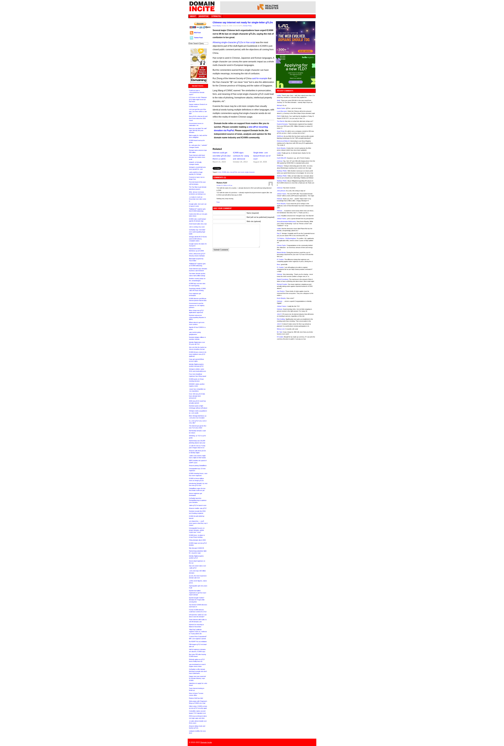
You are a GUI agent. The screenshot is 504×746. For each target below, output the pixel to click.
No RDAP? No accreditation (198, 641)
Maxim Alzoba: (281, 252)
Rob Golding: (281, 319)
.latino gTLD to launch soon (197, 505)
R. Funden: (280, 259)
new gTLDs (233, 172)
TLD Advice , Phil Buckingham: (286, 238)
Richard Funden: (282, 284)
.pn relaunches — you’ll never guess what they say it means (198, 523)
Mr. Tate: (279, 332)
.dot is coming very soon (197, 227)
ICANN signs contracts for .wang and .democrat (241, 156)
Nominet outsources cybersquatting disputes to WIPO (197, 317)
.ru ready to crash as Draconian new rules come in (197, 199)
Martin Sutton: (281, 108)
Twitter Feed (198, 37)
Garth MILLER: (282, 158)
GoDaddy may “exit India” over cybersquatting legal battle (197, 232)
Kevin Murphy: (281, 148)
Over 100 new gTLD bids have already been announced (197, 396)
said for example (259, 78)
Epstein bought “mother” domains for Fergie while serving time (196, 600)
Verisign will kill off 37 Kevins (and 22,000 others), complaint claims (198, 239)
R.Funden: (280, 337)
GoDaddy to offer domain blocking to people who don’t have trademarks (198, 671)
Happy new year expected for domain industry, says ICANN (197, 678)
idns (228, 172)
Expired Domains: (282, 124)
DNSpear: (280, 166)
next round (241, 172)
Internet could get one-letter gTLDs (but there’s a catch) (221, 156)
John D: (279, 314)
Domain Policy (247, 25)
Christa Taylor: (281, 245)
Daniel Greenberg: (283, 279)
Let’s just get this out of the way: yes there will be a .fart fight (198, 111)
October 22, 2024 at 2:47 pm (224, 185)
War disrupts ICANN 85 (196, 548)
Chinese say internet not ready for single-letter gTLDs (243, 22)
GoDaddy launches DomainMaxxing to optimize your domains (197, 500)
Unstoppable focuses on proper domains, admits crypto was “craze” (196, 530)
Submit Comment (221, 250)
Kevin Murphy (217, 25)
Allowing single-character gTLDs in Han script (234, 42)
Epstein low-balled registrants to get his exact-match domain (197, 593)
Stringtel (216, 16)
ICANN (224, 172)
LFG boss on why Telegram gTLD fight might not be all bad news (198, 99)
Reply (218, 202)
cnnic (219, 172)
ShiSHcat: (280, 136)
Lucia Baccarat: (282, 111)
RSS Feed (197, 32)
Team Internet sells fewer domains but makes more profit (197, 157)
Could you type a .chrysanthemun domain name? (196, 92)
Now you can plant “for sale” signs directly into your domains (198, 130)
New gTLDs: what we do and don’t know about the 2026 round (198, 118)
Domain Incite (206, 742)
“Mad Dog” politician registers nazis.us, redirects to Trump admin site (198, 631)
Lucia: (279, 215)
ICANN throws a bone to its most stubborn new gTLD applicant (197, 354)
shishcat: (280, 161)
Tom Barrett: (281, 121)
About (193, 16)
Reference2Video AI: (283, 141)
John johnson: (281, 190)
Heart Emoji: (281, 131)
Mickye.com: (281, 329)
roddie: (279, 95)
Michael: (279, 105)
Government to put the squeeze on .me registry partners (196, 305)
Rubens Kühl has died (196, 698)
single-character (250, 172)
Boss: (279, 264)
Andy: (279, 100)
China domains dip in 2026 (197, 540)
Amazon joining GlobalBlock (198, 465)
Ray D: (279, 233)
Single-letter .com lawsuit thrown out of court (261, 156)
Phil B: (279, 116)
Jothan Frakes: (282, 194)
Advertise (204, 16)
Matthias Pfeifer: (282, 171)
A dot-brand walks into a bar (198, 224)
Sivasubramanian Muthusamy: (286, 221)
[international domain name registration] (198, 64)
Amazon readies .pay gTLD (197, 508)
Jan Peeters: (281, 291)
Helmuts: (280, 199)
